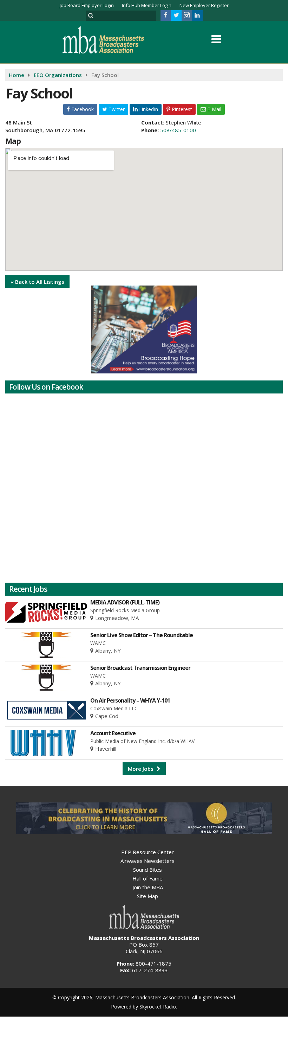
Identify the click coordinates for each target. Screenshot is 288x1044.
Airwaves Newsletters (147, 860)
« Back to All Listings (37, 281)
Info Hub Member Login (146, 5)
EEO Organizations (58, 74)
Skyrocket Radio (157, 1006)
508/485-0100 (178, 130)
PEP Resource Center (147, 852)
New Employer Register (204, 5)
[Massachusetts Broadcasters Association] (109, 39)
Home (16, 74)
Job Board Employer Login (87, 5)
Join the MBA (147, 887)
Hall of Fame (147, 878)
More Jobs (141, 768)
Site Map (147, 895)
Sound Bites (147, 869)
